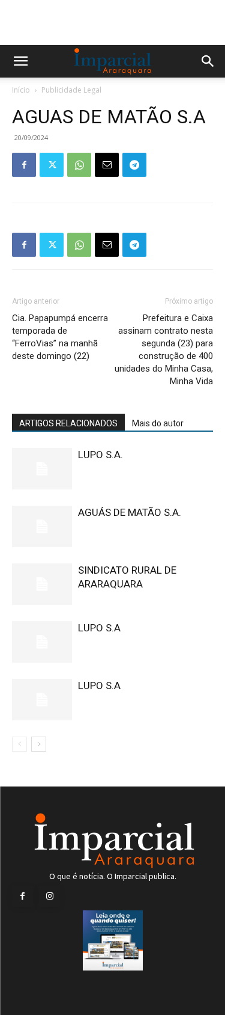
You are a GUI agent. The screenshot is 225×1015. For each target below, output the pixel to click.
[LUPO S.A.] (42, 468)
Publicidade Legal (71, 90)
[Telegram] (134, 165)
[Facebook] (24, 165)
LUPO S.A (99, 628)
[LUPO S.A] (42, 642)
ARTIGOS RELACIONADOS (68, 423)
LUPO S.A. (100, 455)
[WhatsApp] (79, 165)
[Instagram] (49, 896)
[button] (20, 61)
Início (21, 90)
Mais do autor (158, 423)
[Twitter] (52, 165)
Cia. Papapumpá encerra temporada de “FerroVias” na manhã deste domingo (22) (60, 337)
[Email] (107, 165)
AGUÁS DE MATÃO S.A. (129, 512)
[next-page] (38, 744)
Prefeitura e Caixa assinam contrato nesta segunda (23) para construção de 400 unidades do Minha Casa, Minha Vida (164, 350)
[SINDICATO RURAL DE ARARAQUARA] (42, 584)
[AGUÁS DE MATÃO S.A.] (42, 526)
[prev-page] (19, 744)
